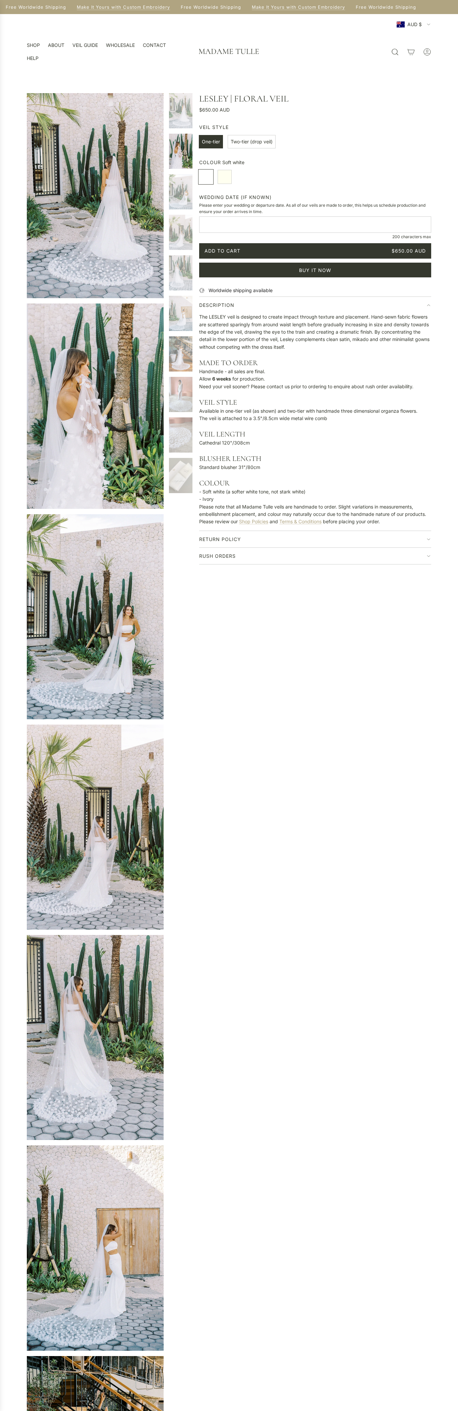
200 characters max (411, 236)
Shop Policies (253, 521)
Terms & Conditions (300, 521)
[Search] (395, 52)
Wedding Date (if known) (235, 197)
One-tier (211, 141)
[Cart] (411, 52)
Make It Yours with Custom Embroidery (117, 7)
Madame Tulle (228, 51)
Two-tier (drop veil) (252, 141)
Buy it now (315, 270)
